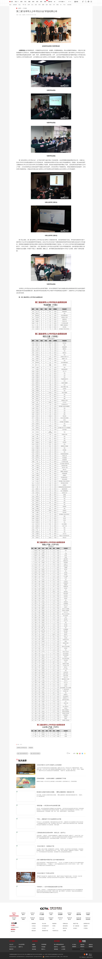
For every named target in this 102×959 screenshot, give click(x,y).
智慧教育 (91, 946)
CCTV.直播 (61, 1)
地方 (10, 4)
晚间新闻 (54, 923)
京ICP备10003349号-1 (38, 956)
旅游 (36, 4)
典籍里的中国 (45, 930)
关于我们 (74, 944)
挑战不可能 (75, 923)
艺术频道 (25, 8)
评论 (25, 1)
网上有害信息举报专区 (59, 944)
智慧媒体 (74, 946)
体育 (37, 1)
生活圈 (64, 930)
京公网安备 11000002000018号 (51, 956)
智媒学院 (82, 944)
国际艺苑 (65, 928)
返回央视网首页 (23, 753)
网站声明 (11, 949)
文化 (32, 4)
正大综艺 (44, 928)
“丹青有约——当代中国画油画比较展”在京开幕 (49, 886)
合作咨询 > (82, 949)
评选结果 (31, 747)
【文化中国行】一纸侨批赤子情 (45, 846)
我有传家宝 (65, 925)
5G (60, 4)
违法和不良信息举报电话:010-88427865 (55, 954)
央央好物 (69, 4)
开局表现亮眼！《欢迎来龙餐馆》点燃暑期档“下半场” (51, 778)
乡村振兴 (15, 4)
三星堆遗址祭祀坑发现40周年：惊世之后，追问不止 (51, 832)
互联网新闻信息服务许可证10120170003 (17, 954)
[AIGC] (76, 1)
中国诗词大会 (55, 930)
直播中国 (50, 1)
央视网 (19, 8)
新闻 (21, 1)
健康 (43, 4)
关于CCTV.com (12, 946)
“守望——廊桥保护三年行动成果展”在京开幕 (49, 819)
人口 (53, 928)
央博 (29, 4)
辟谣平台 (56, 946)
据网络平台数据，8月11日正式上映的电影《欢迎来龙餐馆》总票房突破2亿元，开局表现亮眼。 (57, 781)
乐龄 (47, 4)
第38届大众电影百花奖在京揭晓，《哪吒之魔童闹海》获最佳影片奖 (55, 792)
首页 (12, 1)
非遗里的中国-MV (14, 927)
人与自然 (34, 928)
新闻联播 (34, 923)
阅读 (50, 4)
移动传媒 (34, 949)
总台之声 (11, 944)
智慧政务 (82, 946)
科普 (39, 4)
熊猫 (45, 1)
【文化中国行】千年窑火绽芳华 (45, 873)
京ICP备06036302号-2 (21, 956)
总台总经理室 (21, 944)
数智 (57, 4)
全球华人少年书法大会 (22, 747)
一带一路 (24, 4)
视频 (29, 1)
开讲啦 (53, 925)
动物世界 (85, 925)
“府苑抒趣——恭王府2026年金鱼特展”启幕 (48, 805)
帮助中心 (43, 949)
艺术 (54, 4)
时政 (16, 1)
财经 (33, 1)
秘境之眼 (34, 930)
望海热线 (56, 949)
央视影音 (34, 946)
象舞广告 (21, 946)
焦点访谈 (44, 923)
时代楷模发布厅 (45, 925)
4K (54, 1)
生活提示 (75, 928)
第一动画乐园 (76, 925)
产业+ (64, 4)
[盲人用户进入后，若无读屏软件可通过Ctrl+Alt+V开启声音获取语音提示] (83, 1)
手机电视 (43, 946)
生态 (19, 4)
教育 (41, 1)
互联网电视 (43, 944)
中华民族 (85, 928)
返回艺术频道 (36, 753)
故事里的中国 (86, 923)
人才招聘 (63, 949)
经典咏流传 (65, 923)
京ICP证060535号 (12, 956)
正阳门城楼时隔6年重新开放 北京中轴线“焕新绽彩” (51, 859)
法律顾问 (63, 946)
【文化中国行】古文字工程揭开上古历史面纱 (49, 765)
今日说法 (34, 925)
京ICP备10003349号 (29, 956)
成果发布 (91, 944)
